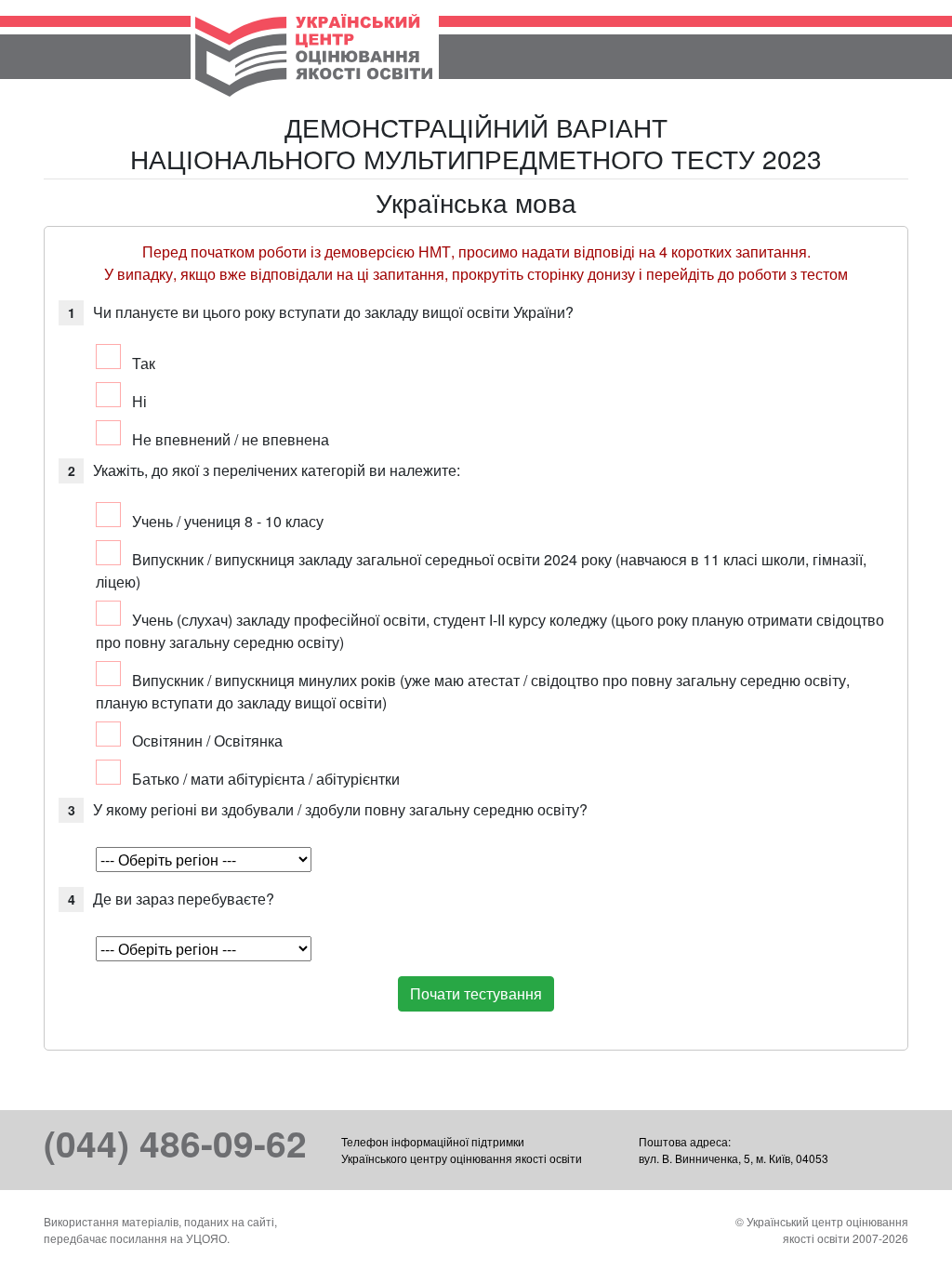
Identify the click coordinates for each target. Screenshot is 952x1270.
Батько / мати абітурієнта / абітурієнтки (266, 778)
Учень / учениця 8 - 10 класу (228, 521)
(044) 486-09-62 (175, 1143)
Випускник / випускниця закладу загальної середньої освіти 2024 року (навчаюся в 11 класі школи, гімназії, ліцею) (481, 570)
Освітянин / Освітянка (207, 740)
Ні (139, 401)
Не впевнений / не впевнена (230, 439)
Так (143, 363)
